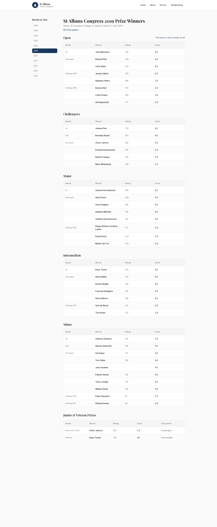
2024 (36, 36)
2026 (36, 25)
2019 (36, 51)
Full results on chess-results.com (169, 38)
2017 (36, 61)
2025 (36, 30)
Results (163, 5)
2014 (36, 76)
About (152, 5)
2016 (36, 66)
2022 (36, 46)
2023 (36, 41)
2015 (35, 71)
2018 (36, 56)
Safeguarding (177, 5)
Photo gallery (72, 30)
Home (143, 5)
